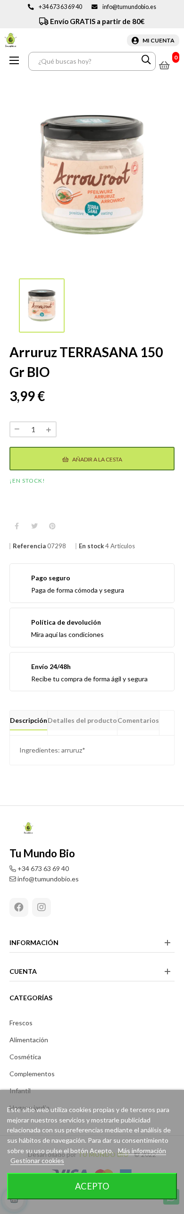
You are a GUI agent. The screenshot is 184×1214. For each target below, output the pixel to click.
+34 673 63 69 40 (60, 6)
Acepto (92, 1186)
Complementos (32, 1074)
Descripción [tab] (28, 720)
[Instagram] (41, 907)
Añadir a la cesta (96, 459)
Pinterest (52, 526)
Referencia (29, 546)
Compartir (16, 526)
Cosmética (25, 1057)
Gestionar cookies (37, 1160)
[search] (146, 61)
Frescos (21, 1023)
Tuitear (34, 526)
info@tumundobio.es (129, 6)
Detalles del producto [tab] (82, 720)
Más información (142, 1151)
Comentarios (138, 720)
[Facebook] (18, 907)
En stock (91, 546)
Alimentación (28, 1040)
